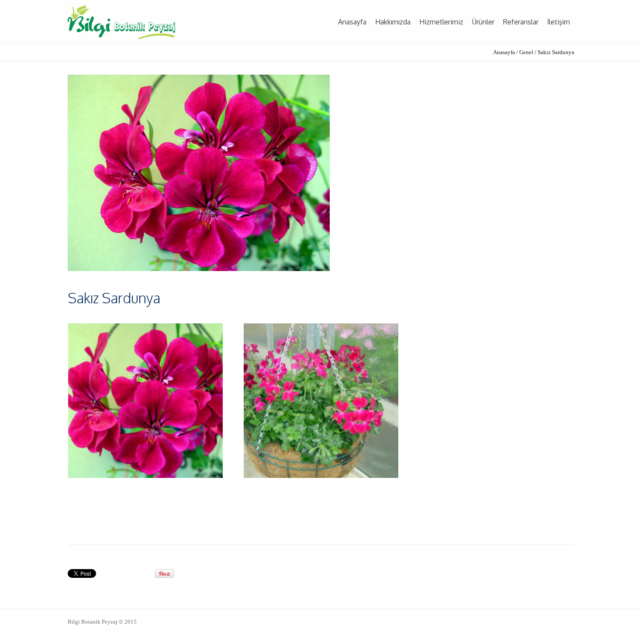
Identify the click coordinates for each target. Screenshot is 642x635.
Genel (526, 52)
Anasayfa (504, 52)
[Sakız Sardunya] (199, 172)
